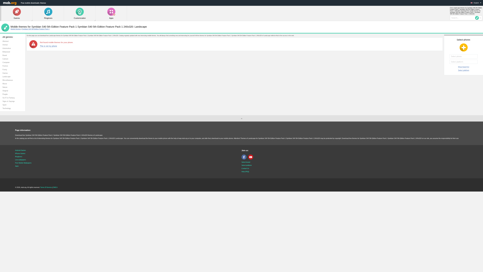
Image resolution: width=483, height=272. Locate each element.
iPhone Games (20, 153)
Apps (17, 166)
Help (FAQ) (245, 172)
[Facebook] (245, 159)
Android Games (20, 150)
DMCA (55, 187)
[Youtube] (251, 159)
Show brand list (463, 67)
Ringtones (18, 157)
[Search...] (477, 18)
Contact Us (245, 168)
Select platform (463, 70)
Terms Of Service (46, 187)
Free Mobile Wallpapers (23, 163)
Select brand (246, 162)
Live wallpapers (20, 160)
